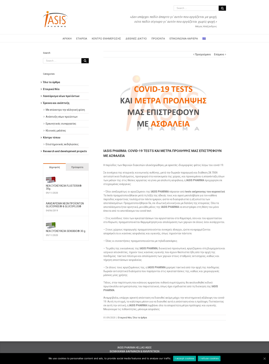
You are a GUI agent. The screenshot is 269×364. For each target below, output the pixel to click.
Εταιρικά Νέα (125, 317)
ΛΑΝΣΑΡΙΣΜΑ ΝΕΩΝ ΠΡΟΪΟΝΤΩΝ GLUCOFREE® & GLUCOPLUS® (65, 205)
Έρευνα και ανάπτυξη (56, 103)
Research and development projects (65, 151)
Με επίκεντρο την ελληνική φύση (65, 109)
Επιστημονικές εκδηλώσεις (62, 144)
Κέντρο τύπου (51, 137)
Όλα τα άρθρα (140, 317)
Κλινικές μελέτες (56, 130)
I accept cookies (184, 358)
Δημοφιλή (54, 167)
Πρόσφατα (77, 167)
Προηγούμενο (203, 54)
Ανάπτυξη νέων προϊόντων (62, 116)
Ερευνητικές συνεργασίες (61, 123)
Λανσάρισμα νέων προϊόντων (61, 96)
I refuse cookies (209, 358)
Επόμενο (219, 54)
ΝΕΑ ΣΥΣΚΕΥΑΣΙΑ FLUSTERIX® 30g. (64, 187)
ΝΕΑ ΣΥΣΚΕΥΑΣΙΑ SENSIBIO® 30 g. (66, 231)
